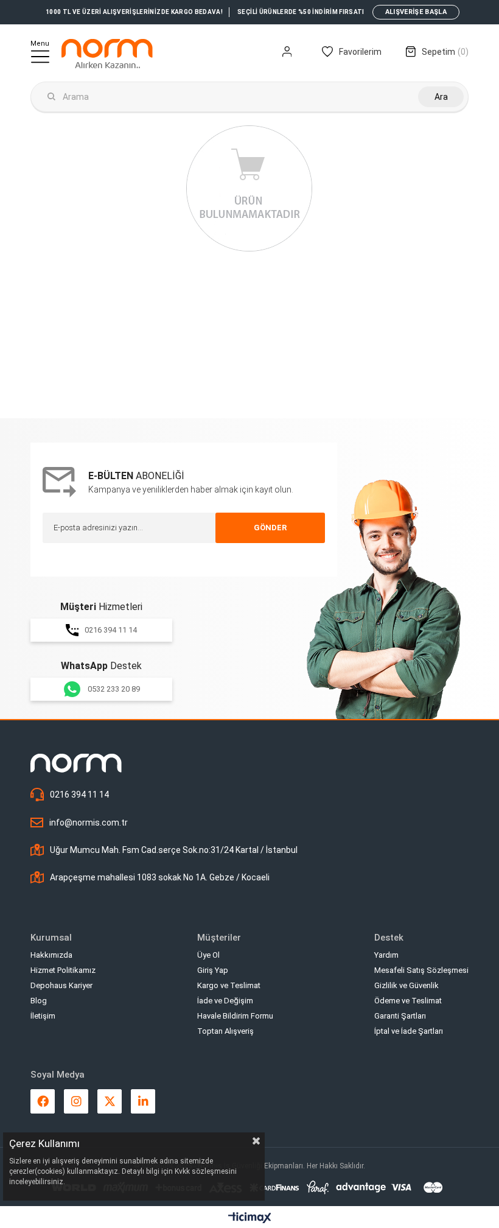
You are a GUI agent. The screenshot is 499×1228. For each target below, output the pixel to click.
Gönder (270, 527)
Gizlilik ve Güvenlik (406, 985)
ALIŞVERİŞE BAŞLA (416, 12)
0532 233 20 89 (114, 688)
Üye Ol (208, 955)
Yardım (386, 955)
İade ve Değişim (225, 1000)
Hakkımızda (51, 955)
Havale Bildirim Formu (235, 1015)
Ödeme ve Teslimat (408, 1000)
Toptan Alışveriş (225, 1031)
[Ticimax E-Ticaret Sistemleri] (249, 1218)
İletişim (42, 1015)
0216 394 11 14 (111, 629)
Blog (38, 1000)
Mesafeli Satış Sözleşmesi (421, 970)
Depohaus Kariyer (61, 985)
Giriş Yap (212, 970)
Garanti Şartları (400, 1015)
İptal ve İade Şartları (408, 1031)
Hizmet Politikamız (63, 970)
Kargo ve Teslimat (228, 985)
